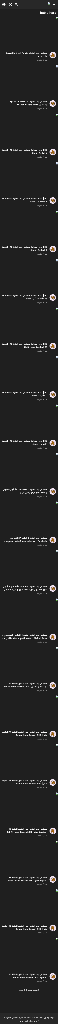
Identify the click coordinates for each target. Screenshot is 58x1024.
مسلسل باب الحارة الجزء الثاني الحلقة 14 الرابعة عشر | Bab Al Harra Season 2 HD (24, 782)
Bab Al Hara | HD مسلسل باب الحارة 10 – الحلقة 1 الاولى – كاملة (24, 442)
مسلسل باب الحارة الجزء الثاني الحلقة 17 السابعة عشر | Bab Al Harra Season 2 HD (27, 879)
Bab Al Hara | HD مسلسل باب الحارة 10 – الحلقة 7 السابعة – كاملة (24, 248)
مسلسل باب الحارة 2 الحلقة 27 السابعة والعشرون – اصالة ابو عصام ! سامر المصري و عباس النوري (26, 541)
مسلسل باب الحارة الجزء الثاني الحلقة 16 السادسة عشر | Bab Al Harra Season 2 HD (27, 830)
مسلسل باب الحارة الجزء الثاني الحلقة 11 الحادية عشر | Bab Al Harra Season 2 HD (24, 733)
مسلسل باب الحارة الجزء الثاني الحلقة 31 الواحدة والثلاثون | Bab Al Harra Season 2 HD (25, 685)
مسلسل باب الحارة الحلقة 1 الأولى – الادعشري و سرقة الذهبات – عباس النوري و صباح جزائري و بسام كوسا (24, 638)
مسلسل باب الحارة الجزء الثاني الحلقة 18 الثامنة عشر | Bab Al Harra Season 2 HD (24, 927)
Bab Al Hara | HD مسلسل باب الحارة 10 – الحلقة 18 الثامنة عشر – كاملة (24, 297)
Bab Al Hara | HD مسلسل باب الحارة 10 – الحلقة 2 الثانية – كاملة (24, 394)
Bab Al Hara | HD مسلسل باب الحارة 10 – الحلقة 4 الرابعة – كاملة (24, 151)
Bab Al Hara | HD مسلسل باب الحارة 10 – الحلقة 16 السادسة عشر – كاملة (24, 345)
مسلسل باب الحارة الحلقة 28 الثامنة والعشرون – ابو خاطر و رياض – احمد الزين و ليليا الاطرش (25, 588)
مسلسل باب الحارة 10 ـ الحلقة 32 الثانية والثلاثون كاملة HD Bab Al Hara (28, 103)
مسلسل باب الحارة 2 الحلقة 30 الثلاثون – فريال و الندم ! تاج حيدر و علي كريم (25, 491)
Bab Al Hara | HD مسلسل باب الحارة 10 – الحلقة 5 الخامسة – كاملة (24, 200)
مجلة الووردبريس (26, 1021)
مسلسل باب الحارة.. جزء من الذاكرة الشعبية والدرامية (26, 54)
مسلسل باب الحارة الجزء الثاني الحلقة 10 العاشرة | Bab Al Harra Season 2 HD (28, 976)
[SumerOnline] (51, 55)
